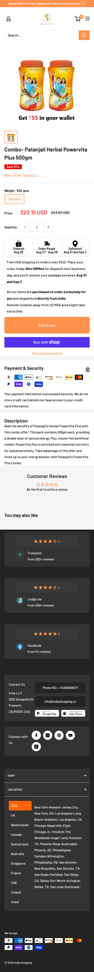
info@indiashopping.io (60, 701)
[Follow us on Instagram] (47, 735)
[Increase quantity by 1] (48, 227)
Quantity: (11, 227)
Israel (15, 902)
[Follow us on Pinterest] (59, 735)
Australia (17, 854)
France (16, 873)
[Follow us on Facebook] (36, 735)
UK (13, 815)
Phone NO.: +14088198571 (60, 688)
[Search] (84, 35)
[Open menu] (87, 18)
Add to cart (47, 325)
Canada (16, 834)
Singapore (18, 863)
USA (14, 806)
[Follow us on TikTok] (36, 746)
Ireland (16, 892)
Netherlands (20, 825)
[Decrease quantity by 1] (25, 227)
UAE (14, 883)
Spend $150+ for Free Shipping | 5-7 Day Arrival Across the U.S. (47, 3)
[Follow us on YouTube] (70, 735)
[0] (77, 18)
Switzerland (19, 844)
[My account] (8, 18)
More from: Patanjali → (23, 175)
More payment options (47, 353)
